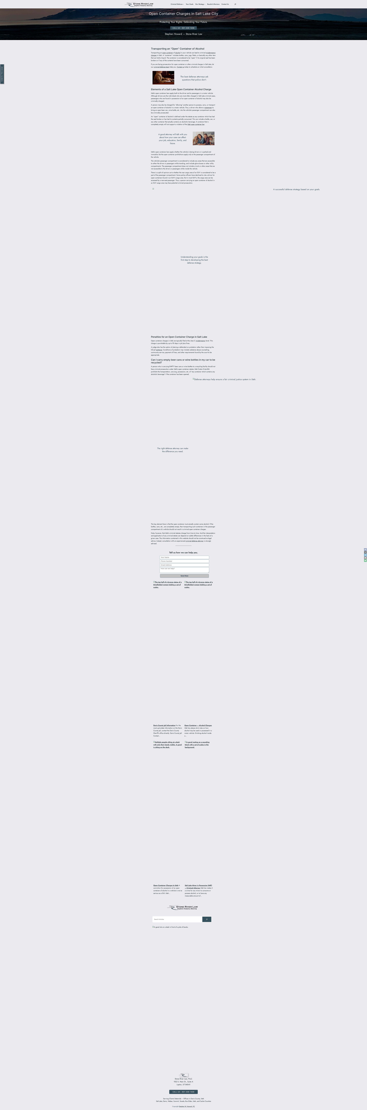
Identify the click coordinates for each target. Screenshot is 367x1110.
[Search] (206, 919)
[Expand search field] (235, 4)
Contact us (180, 67)
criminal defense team (161, 67)
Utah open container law (196, 124)
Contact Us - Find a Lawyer (2, 73)
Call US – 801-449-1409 (183, 28)
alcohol (177, 52)
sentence (159, 350)
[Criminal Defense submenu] (183, 4)
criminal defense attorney (194, 541)
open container (167, 52)
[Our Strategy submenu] (204, 4)
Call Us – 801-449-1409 (183, 1092)
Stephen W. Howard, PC (187, 1106)
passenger (208, 107)
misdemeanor (200, 340)
